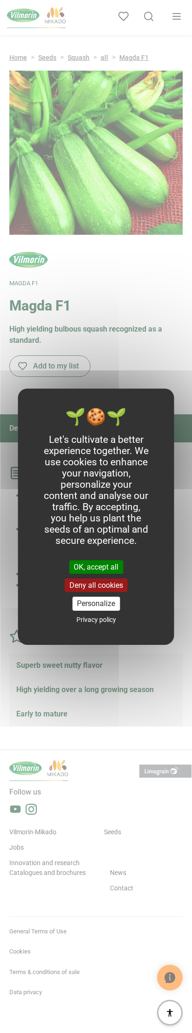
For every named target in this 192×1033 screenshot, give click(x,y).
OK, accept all (96, 567)
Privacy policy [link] (96, 619)
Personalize (96, 603)
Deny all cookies (96, 585)
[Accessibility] (170, 1013)
